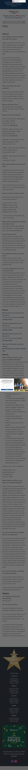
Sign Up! (7, 389)
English (17, 1)
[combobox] (8, 387)
